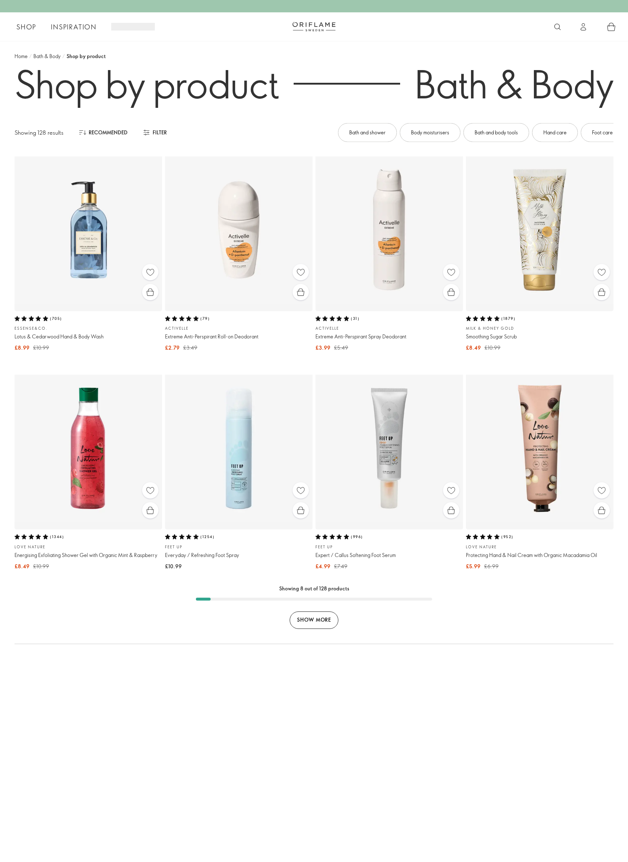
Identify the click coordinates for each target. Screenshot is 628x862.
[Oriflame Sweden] (314, 26)
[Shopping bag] (611, 26)
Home (21, 56)
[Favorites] (150, 272)
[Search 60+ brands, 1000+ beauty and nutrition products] (557, 26)
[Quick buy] (150, 292)
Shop (26, 27)
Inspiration (74, 27)
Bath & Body (47, 56)
